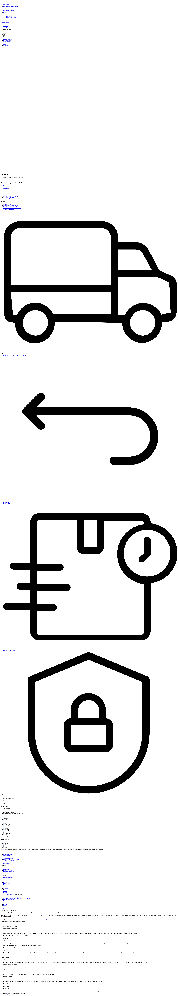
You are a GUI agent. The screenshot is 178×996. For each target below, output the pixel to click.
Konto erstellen (6, 32)
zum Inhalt (5, 3)
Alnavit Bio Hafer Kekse (8, 197)
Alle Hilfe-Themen (10, 20)
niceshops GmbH (10, 894)
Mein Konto (6, 188)
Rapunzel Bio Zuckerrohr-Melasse (10, 195)
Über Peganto (6, 882)
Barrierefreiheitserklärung (9, 899)
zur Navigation (6, 1)
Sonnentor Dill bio (7, 204)
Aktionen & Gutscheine (8, 860)
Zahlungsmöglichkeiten (11, 17)
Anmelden (5, 867)
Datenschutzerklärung (42, 919)
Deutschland (6, 892)
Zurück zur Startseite (5, 179)
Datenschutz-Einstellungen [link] (9, 902)
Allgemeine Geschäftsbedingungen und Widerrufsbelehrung (16, 898)
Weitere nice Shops (7, 905)
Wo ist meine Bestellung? (11, 13)
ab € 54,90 (14, 9)
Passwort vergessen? (7, 870)
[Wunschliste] (4, 34)
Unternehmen (6, 904)
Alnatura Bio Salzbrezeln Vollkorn (10, 196)
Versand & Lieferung (8, 858)
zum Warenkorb (6, 4)
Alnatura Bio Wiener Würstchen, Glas (11, 198)
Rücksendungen (9, 15)
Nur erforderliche (10, 921)
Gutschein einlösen (7, 872)
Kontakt (8, 18)
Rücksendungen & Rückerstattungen (11, 859)
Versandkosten (9, 16)
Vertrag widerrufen (5, 908)
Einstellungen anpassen (20, 921)
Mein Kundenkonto (7, 854)
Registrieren (6, 869)
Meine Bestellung (7, 855)
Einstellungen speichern (6, 993)
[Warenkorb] (90, 36)
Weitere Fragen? (6, 861)
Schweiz (5, 891)
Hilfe (4, 12)
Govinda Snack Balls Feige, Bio (10, 206)
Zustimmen (3, 921)
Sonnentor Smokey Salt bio (9, 209)
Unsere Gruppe (6, 883)
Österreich (5, 888)
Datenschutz (6, 900)
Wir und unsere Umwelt (8, 877)
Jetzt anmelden (6, 27)
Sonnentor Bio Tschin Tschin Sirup (11, 205)
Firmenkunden (6, 863)
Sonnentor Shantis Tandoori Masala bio (12, 208)
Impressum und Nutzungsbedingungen (11, 897)
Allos (4, 193)
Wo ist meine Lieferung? (8, 871)
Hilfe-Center (6, 185)
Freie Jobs (5, 886)
